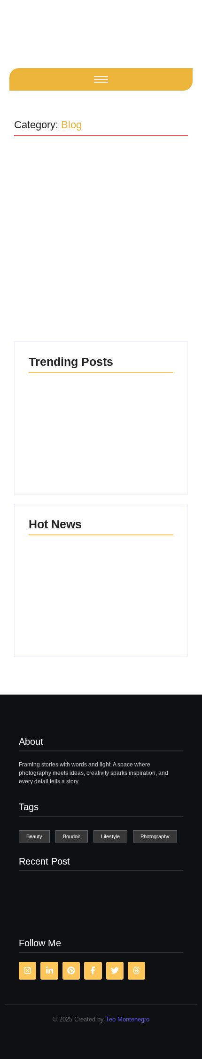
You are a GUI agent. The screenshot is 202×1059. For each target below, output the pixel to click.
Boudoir (63, 192)
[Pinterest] (71, 970)
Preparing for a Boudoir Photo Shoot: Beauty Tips (95, 214)
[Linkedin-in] (49, 970)
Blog (34, 192)
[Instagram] (27, 970)
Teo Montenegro (127, 1019)
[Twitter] (115, 970)
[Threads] (136, 970)
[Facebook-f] (92, 970)
